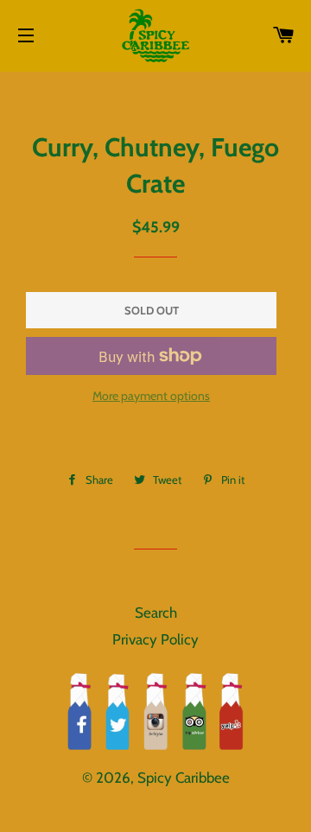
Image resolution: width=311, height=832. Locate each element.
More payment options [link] (151, 395)
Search (156, 612)
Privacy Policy (155, 639)
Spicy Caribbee (183, 777)
